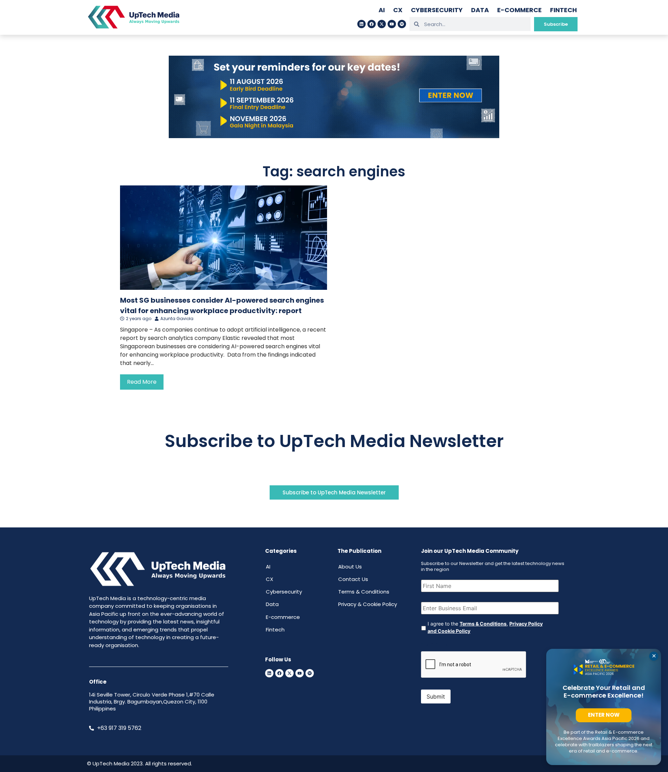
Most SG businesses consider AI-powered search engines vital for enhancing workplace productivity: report (222, 305)
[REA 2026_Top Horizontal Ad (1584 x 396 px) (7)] (334, 136)
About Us (350, 566)
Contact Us (353, 579)
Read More (142, 382)
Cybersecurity (437, 10)
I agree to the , (485, 627)
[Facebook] (371, 24)
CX (398, 10)
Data (480, 10)
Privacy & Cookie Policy (367, 604)
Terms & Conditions (363, 591)
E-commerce (519, 10)
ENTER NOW (604, 714)
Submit (436, 696)
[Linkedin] (361, 24)
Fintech (563, 10)
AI (382, 10)
